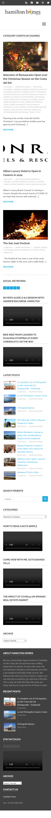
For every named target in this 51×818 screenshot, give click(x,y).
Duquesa (25, 89)
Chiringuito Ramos (25, 407)
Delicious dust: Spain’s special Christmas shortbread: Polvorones (31, 461)
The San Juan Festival (16, 243)
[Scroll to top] (46, 813)
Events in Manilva (29, 94)
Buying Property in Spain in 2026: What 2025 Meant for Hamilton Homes (30, 448)
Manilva (27, 109)
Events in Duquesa (38, 92)
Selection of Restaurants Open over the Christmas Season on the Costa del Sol (25, 78)
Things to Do (35, 112)
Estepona (34, 89)
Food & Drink (9, 99)
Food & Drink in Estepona (31, 102)
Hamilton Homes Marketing (27, 179)
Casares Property (19, 181)
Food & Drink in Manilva (14, 104)
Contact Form (9, 796)
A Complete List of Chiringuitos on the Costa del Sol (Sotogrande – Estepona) (31, 385)
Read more (8, 130)
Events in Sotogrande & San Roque (29, 97)
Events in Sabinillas (22, 250)
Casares (16, 89)
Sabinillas (36, 109)
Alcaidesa (8, 89)
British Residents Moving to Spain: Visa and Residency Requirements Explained (30, 435)
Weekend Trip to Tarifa (27, 472)
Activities (37, 87)
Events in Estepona (12, 94)
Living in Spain (16, 109)
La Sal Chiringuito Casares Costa (32, 395)
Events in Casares (21, 92)
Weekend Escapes (38, 184)
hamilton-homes (22, 87)
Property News (23, 184)
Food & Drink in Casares (26, 99)
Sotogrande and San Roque (16, 112)
